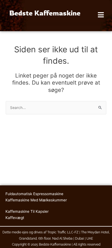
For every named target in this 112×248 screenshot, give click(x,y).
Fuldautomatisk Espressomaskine (34, 194)
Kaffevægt (14, 217)
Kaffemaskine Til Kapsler (27, 211)
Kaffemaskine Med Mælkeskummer (36, 200)
